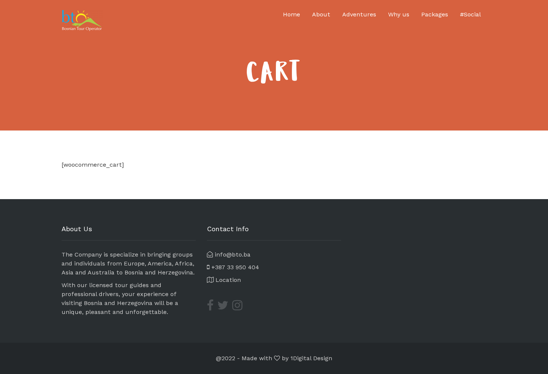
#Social (470, 14)
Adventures (359, 14)
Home (291, 14)
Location (227, 279)
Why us (398, 14)
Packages (434, 14)
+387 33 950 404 (234, 267)
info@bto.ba (232, 254)
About (321, 14)
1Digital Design (311, 358)
